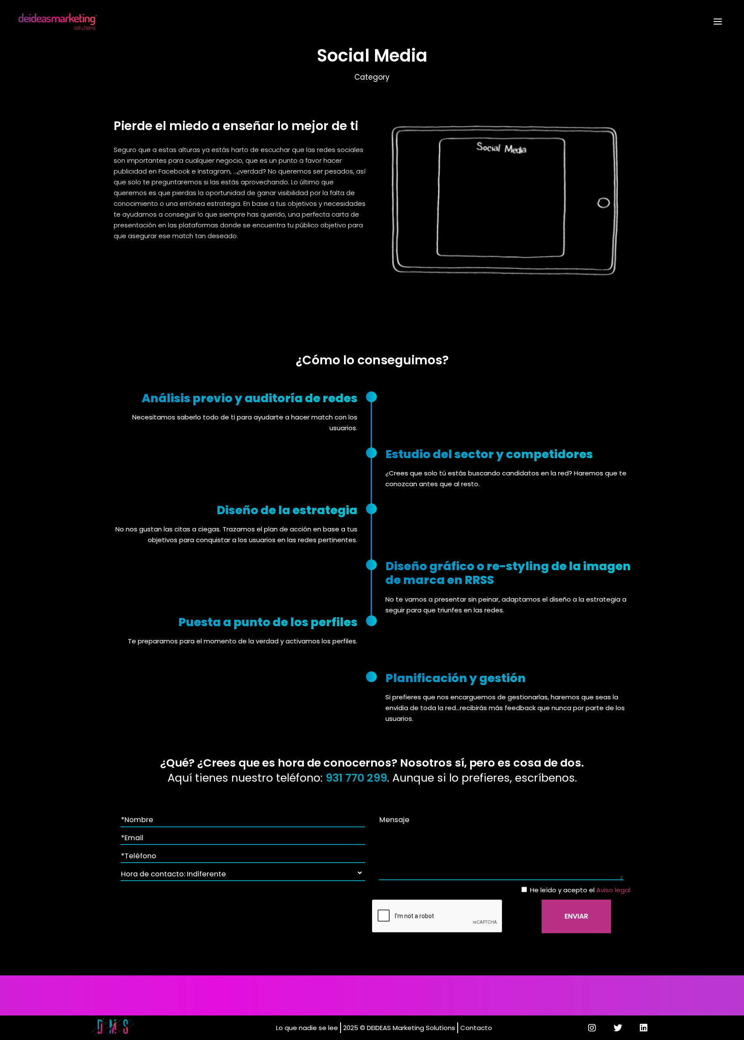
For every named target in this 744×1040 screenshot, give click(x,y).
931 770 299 (356, 777)
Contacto (476, 1027)
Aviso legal (613, 889)
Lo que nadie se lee (307, 1027)
